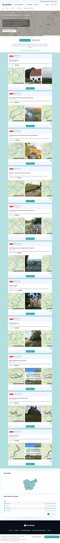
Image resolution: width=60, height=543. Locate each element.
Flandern (12, 8)
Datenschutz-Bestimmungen (39, 530)
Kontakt (17, 530)
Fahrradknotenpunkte (8, 30)
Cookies (49, 530)
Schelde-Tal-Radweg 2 (14, 435)
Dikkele (7, 505)
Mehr (36, 4)
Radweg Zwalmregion (14, 323)
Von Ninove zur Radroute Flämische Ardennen (19, 173)
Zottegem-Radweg (13, 285)
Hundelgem (8, 510)
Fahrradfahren (19, 4)
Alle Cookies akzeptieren (52, 536)
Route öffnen (29, 88)
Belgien (7, 8)
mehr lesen (17, 64)
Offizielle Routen (25, 40)
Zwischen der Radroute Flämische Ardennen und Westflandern (23, 135)
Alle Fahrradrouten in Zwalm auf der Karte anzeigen (30, 50)
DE (48, 4)
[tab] (28, 85)
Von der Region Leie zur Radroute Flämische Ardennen (21, 210)
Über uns (11, 530)
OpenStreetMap (50, 35)
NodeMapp (58, 35)
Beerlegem (7, 503)
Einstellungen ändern (37, 536)
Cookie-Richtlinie (15, 540)
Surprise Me (36, 40)
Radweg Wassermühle (14, 60)
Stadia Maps (45, 35)
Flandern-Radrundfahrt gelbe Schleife (17, 360)
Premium (55, 4)
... (55, 514)
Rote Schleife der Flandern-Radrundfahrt (18, 398)
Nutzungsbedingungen (25, 530)
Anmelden (29, 4)
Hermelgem (8, 508)
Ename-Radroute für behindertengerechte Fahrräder (21, 97)
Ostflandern (19, 8)
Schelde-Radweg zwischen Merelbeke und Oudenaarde (21, 248)
